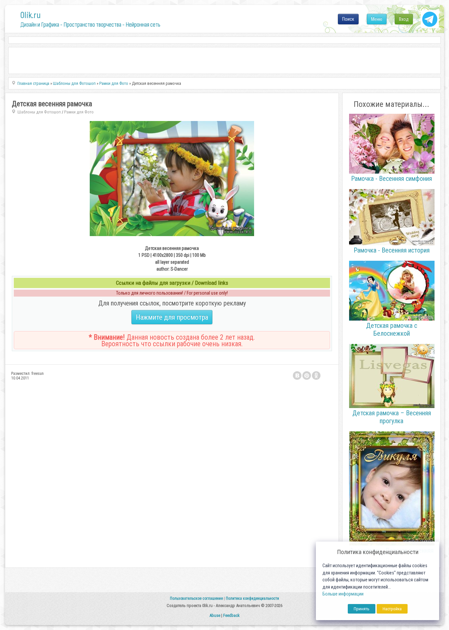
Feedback (231, 615)
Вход (404, 19)
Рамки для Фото (79, 111)
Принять (361, 608)
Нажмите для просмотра (172, 317)
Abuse (214, 615)
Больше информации (343, 594)
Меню (376, 19)
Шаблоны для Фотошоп (39, 111)
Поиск (348, 19)
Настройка (392, 608)
